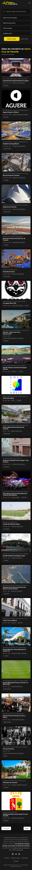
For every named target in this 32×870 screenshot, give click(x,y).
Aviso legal (25, 858)
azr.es (20, 866)
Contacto (7, 858)
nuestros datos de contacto (21, 848)
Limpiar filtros (24, 39)
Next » (27, 828)
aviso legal (20, 850)
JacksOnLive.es (8, 839)
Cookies (16, 861)
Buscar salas (11, 39)
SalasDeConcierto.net (10, 837)
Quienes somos (15, 858)
